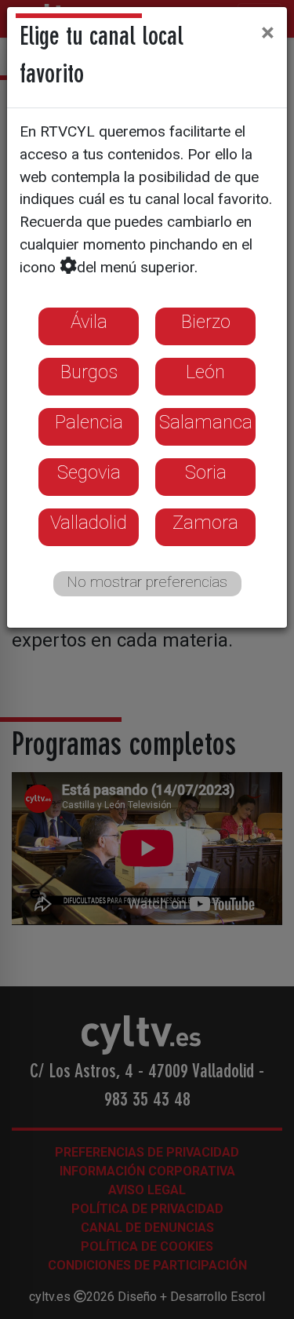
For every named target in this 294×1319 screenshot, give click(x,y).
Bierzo (205, 322)
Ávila (89, 322)
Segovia (89, 472)
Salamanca (205, 422)
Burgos (89, 372)
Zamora (205, 523)
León (205, 372)
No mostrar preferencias (147, 582)
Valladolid (88, 523)
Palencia (89, 422)
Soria (206, 472)
